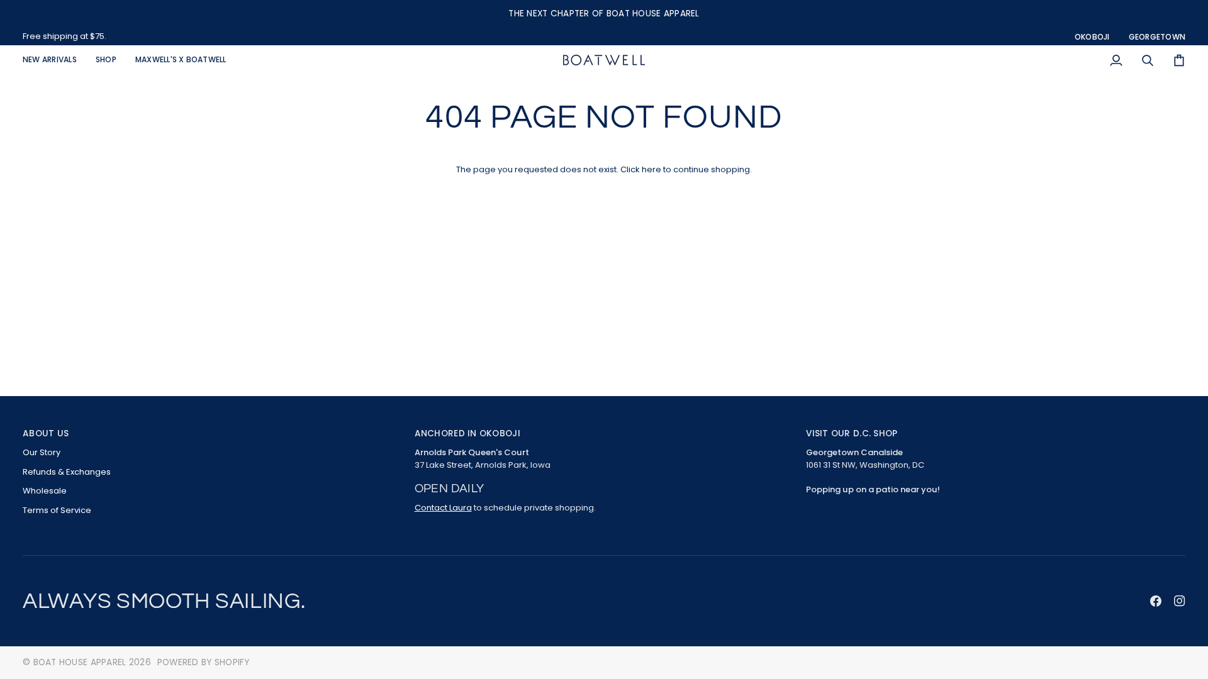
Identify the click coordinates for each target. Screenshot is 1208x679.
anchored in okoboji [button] (467, 433)
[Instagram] (1179, 601)
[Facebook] (1155, 601)
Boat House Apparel (79, 662)
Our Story (41, 452)
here (651, 169)
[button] (106, 60)
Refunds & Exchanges (67, 472)
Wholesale (45, 491)
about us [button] (46, 433)
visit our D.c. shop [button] (851, 433)
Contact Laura (443, 508)
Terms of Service (57, 510)
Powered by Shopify (203, 662)
